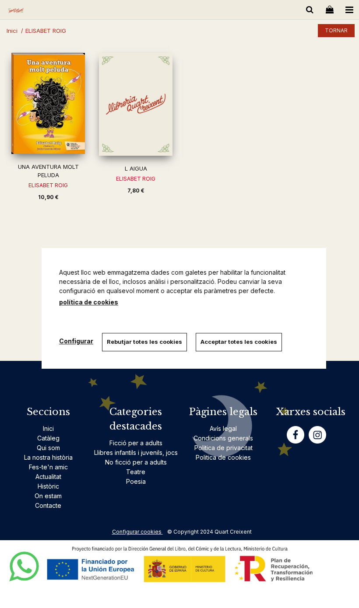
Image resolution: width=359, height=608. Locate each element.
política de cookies (88, 302)
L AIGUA (136, 168)
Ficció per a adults (135, 443)
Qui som (48, 447)
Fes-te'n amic (48, 467)
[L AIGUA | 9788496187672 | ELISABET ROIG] (135, 104)
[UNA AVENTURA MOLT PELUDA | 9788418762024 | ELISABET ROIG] (48, 103)
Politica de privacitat (223, 447)
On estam (48, 496)
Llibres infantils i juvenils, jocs (136, 452)
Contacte (48, 505)
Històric (48, 486)
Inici (48, 428)
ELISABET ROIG (48, 185)
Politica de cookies (223, 457)
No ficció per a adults (136, 462)
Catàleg (48, 438)
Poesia (136, 481)
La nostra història (48, 457)
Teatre (135, 471)
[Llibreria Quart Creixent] (16, 11)
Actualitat (48, 476)
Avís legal (223, 428)
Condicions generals (223, 438)
